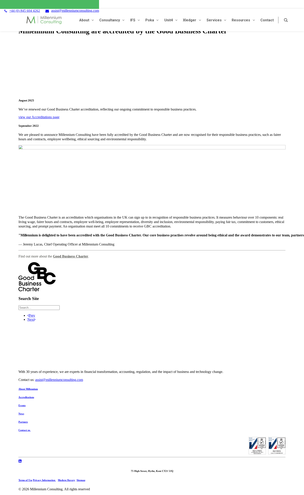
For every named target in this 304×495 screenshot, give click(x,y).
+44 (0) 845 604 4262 (24, 10)
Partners (23, 422)
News (21, 413)
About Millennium (28, 389)
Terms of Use (25, 480)
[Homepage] (105, 345)
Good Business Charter (70, 256)
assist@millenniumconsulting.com (75, 10)
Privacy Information (44, 480)
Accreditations (26, 397)
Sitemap (81, 480)
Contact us (24, 430)
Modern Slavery (66, 480)
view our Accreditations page (38, 117)
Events (22, 405)
